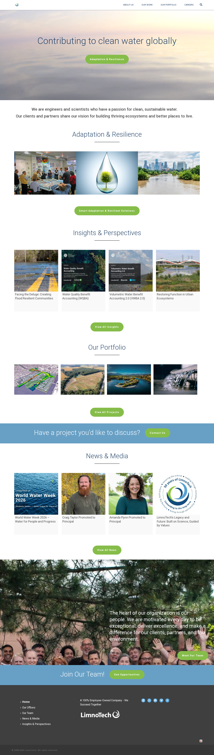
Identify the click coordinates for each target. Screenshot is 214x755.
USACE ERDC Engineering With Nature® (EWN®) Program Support (129, 395)
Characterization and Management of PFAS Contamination (175, 395)
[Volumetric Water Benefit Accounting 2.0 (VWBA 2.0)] (131, 271)
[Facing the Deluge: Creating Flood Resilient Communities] (36, 271)
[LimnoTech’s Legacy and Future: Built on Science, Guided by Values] (178, 494)
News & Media (30, 718)
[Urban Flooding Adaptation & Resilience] (174, 164)
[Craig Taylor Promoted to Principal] (83, 494)
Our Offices (28, 707)
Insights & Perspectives (36, 724)
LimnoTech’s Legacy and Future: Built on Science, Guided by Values (178, 521)
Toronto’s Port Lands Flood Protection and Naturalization (36, 394)
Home (26, 701)
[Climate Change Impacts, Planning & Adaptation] (50, 164)
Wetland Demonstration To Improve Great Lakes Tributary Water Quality (82, 395)
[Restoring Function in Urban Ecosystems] (178, 271)
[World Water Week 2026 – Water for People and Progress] (36, 494)
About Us (128, 5)
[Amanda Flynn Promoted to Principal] (131, 494)
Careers (189, 5)
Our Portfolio (168, 5)
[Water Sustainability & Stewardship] (112, 164)
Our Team (27, 713)
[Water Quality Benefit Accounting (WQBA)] (83, 271)
